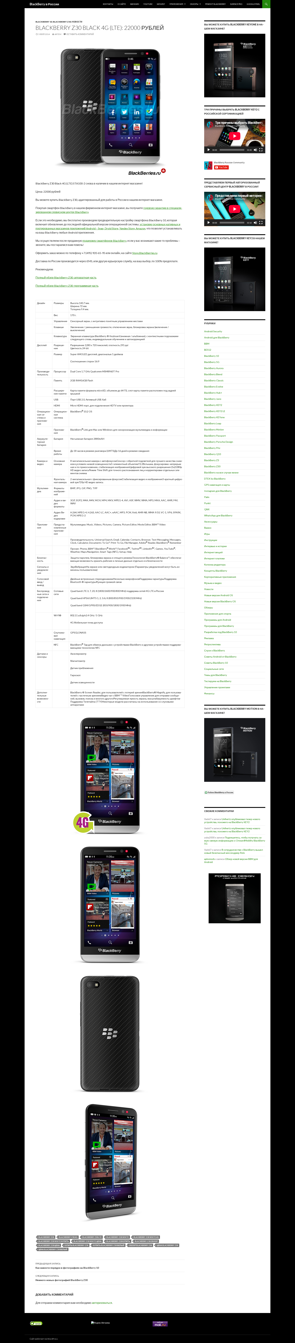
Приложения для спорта (217, 613)
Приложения (176, 4)
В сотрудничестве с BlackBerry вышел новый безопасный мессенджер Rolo (233, 851)
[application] (234, 136)
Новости (77, 21)
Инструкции (210, 540)
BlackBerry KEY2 (213, 405)
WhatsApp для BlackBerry (218, 515)
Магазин (134, 4)
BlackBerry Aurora (213, 368)
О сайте (122, 4)
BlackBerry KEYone (214, 417)
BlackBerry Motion (214, 429)
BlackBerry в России (44, 4)
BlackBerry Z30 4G (68, 1237)
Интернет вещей (213, 552)
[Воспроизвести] (208, 150)
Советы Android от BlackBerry (220, 656)
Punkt (207, 503)
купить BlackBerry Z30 (76, 1245)
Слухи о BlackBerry (214, 650)
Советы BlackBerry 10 (216, 662)
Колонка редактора (215, 564)
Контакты (108, 4)
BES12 (207, 349)
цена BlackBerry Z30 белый (52, 1249)
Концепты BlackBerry (215, 570)
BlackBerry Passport (215, 435)
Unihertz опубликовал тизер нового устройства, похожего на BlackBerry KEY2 (232, 821)
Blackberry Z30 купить (118, 1241)
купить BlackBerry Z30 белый (108, 1245)
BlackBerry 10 (44, 21)
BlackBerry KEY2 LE (214, 411)
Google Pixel (253, 4)
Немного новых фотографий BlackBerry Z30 (62, 1278)
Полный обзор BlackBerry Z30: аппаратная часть (66, 277)
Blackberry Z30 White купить (53, 1241)
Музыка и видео (213, 582)
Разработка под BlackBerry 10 (220, 632)
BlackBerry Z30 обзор (146, 1241)
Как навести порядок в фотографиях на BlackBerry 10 (67, 1265)
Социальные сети (214, 668)
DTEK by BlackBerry (215, 478)
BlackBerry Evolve (213, 386)
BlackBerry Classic (214, 380)
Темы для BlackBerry (215, 675)
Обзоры (194, 4)
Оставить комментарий (80, 34)
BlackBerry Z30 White (117, 1237)
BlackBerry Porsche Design (218, 441)
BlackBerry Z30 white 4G (146, 1237)
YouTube (147, 4)
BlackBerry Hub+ (213, 392)
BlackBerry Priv (212, 447)
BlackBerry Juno (212, 398)
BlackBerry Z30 (62, 21)
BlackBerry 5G (211, 362)
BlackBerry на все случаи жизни (221, 472)
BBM (206, 343)
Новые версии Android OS (218, 595)
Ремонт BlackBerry (215, 4)
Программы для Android (217, 619)
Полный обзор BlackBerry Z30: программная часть (67, 285)
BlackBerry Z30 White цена (88, 1241)
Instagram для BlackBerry (218, 490)
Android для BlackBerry (216, 337)
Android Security (213, 331)
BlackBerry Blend (213, 374)
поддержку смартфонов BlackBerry (104, 240)
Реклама (209, 638)
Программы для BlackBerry (219, 625)
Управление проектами (217, 687)
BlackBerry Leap (212, 423)
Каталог (161, 4)
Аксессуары (210, 521)
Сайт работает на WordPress (44, 1339)
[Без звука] (255, 150)
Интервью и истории (215, 546)
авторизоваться (102, 1302)
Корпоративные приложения (220, 576)
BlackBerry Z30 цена (49, 1245)
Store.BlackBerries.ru (144, 253)
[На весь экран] (261, 150)
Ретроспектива (212, 644)
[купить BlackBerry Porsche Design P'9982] (234, 898)
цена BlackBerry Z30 (167, 1245)
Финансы (209, 693)
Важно (207, 527)
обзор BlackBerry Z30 (140, 1245)
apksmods (209, 858)
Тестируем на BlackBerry (217, 681)
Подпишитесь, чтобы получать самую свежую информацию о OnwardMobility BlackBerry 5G (234, 840)
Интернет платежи (214, 558)
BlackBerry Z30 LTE (92, 1237)
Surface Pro (236, 4)
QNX (206, 509)
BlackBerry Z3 (211, 460)
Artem (57, 34)
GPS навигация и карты (217, 484)
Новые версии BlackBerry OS (220, 601)
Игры (207, 533)
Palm (206, 497)
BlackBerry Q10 (212, 454)
